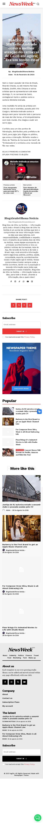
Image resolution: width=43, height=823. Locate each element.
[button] (37, 817)
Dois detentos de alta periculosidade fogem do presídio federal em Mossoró (30, 191)
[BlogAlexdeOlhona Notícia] (21, 208)
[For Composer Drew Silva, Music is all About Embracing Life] (8, 432)
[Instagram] (15, 281)
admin (8, 510)
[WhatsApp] (23, 281)
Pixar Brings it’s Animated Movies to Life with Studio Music (26, 442)
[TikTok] (19, 281)
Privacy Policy (29, 337)
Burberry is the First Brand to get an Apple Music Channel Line (28, 421)
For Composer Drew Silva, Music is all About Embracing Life (27, 431)
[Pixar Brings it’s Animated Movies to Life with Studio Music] (8, 442)
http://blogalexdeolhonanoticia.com (21, 222)
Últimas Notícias (8, 721)
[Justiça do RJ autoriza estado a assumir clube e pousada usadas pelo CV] (8, 411)
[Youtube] (28, 281)
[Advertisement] (21, 801)
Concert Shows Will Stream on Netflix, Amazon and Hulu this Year (28, 452)
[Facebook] (11, 281)
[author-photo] (3, 510)
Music (4, 730)
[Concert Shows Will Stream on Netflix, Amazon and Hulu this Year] (8, 452)
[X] (18, 305)
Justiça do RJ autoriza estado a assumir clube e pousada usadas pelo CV (28, 411)
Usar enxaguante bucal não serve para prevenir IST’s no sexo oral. (11, 190)
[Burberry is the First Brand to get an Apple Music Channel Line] (8, 421)
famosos (21, 36)
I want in (20, 331)
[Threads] (32, 281)
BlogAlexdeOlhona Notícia (23, 71)
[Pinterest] (24, 305)
